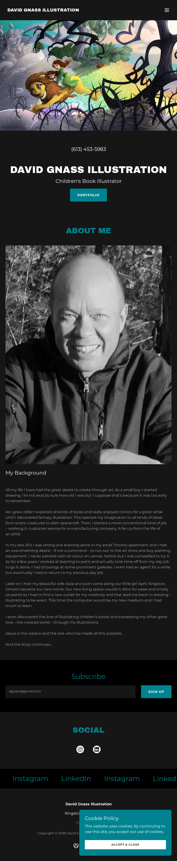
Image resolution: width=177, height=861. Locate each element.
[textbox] (71, 691)
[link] (43, 10)
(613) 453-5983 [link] (88, 149)
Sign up (156, 692)
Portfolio (88, 195)
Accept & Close (125, 844)
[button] (166, 10)
